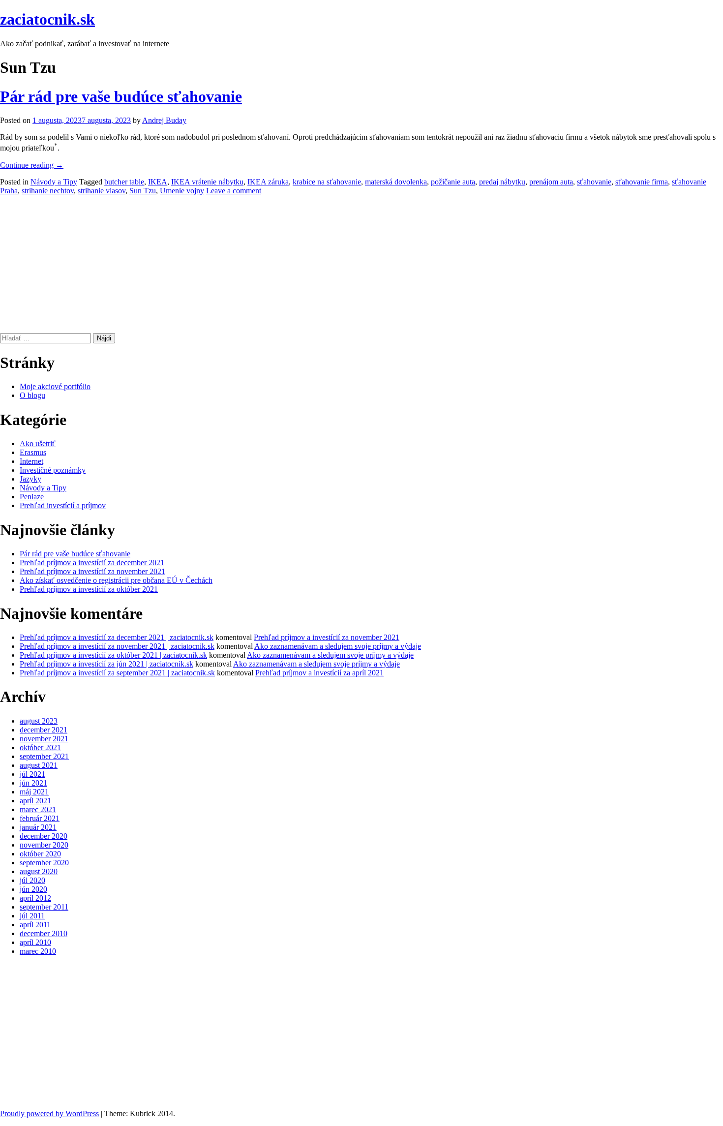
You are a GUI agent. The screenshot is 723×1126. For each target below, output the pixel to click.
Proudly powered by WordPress (49, 1113)
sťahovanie (594, 182)
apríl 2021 (35, 800)
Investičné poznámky (53, 470)
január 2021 (38, 827)
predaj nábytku (502, 182)
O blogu (32, 395)
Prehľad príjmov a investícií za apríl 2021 (319, 673)
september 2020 (44, 862)
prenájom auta (551, 182)
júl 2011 (32, 916)
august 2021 (39, 765)
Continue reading (31, 165)
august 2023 (39, 721)
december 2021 (43, 730)
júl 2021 (32, 774)
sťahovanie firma (641, 182)
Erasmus (33, 452)
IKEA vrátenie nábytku (207, 182)
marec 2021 (38, 809)
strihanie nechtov (48, 190)
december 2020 (43, 836)
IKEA (157, 182)
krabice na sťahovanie (327, 182)
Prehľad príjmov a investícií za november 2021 (92, 571)
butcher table (124, 182)
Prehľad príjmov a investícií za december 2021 (92, 562)
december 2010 (43, 933)
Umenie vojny (182, 190)
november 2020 (44, 845)
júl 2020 (32, 880)
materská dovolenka (396, 182)
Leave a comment (233, 190)
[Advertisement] (295, 264)
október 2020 (40, 854)
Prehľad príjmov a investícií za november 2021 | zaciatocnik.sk (117, 646)
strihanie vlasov (101, 190)
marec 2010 (38, 951)
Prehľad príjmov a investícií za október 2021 (89, 589)
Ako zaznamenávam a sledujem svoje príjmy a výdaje (337, 646)
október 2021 (40, 747)
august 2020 (39, 871)
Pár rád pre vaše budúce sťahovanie (121, 96)
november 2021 (44, 738)
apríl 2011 (35, 924)
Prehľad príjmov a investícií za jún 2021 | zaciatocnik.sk (106, 664)
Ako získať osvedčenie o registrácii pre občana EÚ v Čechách (116, 580)
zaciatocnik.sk (47, 19)
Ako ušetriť (38, 443)
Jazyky (30, 479)
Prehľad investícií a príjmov (63, 505)
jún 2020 (33, 889)
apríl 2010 (35, 942)
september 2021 (44, 756)
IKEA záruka (268, 182)
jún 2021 (33, 783)
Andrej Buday (164, 120)
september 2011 (44, 907)
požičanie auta (453, 182)
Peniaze (32, 496)
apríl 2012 (35, 898)
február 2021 (40, 818)
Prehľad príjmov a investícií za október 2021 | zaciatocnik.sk (113, 655)
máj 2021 (34, 792)
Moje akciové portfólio (55, 386)
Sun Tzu (142, 190)
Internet (31, 461)
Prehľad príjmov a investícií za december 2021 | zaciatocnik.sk (116, 637)
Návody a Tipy (53, 182)
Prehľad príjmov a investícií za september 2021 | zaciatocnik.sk (117, 673)
